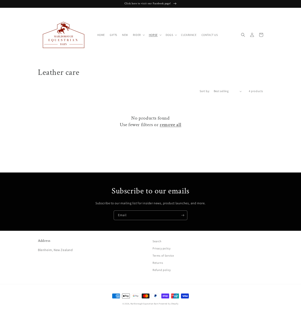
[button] (138, 35)
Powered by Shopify (169, 303)
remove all (170, 124)
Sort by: (204, 91)
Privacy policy (161, 248)
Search (157, 241)
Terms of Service (163, 255)
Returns (158, 263)
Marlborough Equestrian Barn (144, 303)
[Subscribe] (182, 215)
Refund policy (162, 270)
